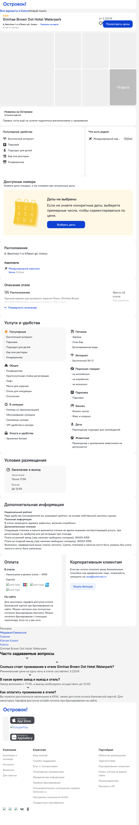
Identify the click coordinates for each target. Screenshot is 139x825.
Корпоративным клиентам (114, 766)
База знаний (40, 755)
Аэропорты (11, 262)
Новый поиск (38, 11)
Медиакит (6, 632)
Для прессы (10, 775)
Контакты (8, 764)
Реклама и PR (107, 786)
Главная (5, 636)
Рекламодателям (109, 780)
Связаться (19, 632)
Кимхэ (4, 644)
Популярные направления (48, 771)
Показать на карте (49, 24)
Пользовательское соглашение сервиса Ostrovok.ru (56, 789)
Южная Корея (9, 640)
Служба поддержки (44, 760)
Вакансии (8, 770)
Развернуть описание (22, 307)
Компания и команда (10, 757)
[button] (27, 69)
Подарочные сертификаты (48, 802)
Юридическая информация (48, 777)
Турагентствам (107, 760)
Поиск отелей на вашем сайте (113, 773)
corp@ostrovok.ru (96, 576)
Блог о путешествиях (45, 766)
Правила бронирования (46, 782)
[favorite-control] (101, 24)
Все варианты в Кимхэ (14, 11)
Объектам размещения (112, 755)
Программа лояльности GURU (50, 797)
